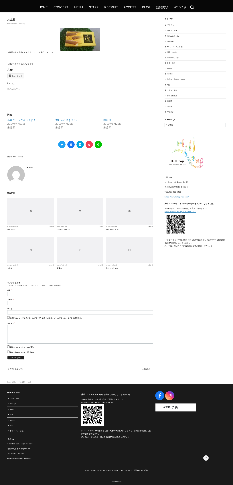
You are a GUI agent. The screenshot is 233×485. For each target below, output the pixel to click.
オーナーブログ (173, 58)
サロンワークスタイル (175, 47)
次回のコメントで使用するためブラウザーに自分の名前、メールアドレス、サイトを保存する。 (46, 318)
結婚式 (169, 101)
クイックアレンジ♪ (64, 229)
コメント (11, 323)
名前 (9, 290)
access (13, 420)
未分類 (23, 23)
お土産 (29, 382)
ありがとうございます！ (21, 120)
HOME (43, 7)
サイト (9, 309)
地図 (169, 85)
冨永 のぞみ (172, 52)
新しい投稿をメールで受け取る (22, 352)
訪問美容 (162, 7)
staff (11, 414)
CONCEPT (61, 7)
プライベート (172, 25)
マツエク (170, 112)
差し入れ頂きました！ (68, 120)
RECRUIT (111, 7)
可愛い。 (60, 268)
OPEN (169, 106)
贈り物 (107, 120)
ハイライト (11, 229)
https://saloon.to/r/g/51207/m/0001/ (180, 212)
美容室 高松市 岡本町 (176, 79)
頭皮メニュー (172, 30)
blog (15, 382)
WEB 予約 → (176, 407)
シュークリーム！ (113, 229)
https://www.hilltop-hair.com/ (177, 197)
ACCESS (130, 7)
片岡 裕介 (171, 63)
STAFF (93, 7)
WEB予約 (180, 7)
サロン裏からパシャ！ (18, 369)
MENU (78, 7)
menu (12, 409)
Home (9, 382)
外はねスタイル (112, 268)
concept (13, 404)
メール (10, 299)
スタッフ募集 (172, 90)
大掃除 (9, 268)
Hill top (170, 74)
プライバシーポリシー (18, 431)
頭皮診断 (170, 41)
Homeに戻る (15, 398)
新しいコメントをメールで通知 (22, 347)
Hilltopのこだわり (174, 36)
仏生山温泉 (146, 369)
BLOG (146, 7)
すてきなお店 (172, 96)
